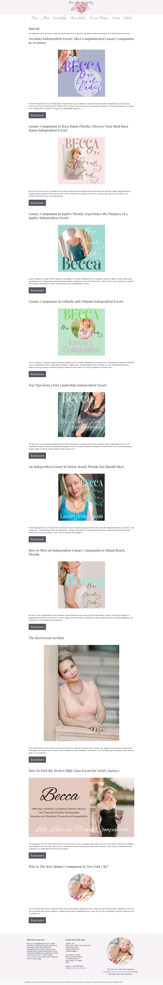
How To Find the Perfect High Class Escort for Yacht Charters (74, 770)
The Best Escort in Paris (46, 638)
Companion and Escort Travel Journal (116, 972)
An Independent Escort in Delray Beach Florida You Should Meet (76, 466)
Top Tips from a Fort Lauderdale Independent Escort (67, 385)
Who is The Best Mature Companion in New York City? (69, 866)
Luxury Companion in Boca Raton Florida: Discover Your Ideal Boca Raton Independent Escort (78, 128)
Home (34, 18)
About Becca (38, 955)
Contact (116, 18)
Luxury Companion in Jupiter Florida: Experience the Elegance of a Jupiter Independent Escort (78, 216)
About (45, 18)
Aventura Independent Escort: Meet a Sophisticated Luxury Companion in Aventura (81, 40)
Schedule (127, 18)
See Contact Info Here (78, 968)
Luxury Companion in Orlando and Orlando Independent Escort (76, 301)
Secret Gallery (60, 18)
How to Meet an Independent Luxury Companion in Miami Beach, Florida (77, 552)
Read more (37, 115)
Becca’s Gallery (77, 18)
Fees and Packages (98, 18)
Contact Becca (32, 957)
